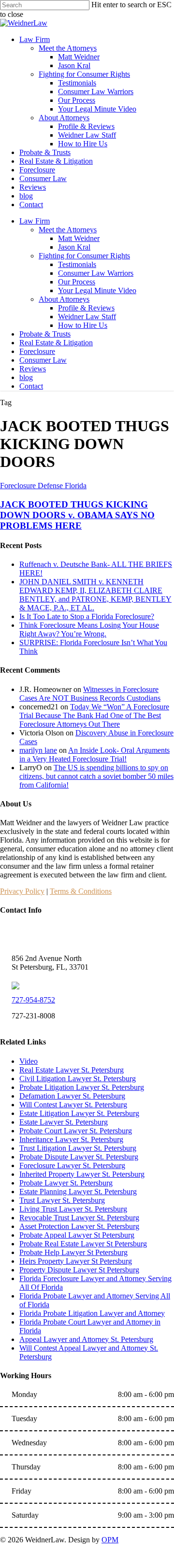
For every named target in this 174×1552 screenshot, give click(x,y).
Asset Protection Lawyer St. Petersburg (79, 1226)
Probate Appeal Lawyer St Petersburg (76, 1235)
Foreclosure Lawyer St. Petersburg (72, 1165)
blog (26, 377)
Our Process (76, 282)
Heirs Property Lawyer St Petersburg (75, 1261)
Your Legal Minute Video (97, 290)
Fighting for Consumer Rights (84, 256)
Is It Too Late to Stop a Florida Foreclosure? (86, 616)
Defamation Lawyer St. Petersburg (72, 1096)
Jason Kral (74, 247)
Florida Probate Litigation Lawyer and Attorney (92, 1313)
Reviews (32, 369)
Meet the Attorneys (68, 230)
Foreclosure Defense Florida (43, 485)
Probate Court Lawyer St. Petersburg (75, 1131)
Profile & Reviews (86, 308)
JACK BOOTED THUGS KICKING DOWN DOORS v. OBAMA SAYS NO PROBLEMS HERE (77, 515)
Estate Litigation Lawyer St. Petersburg (79, 1113)
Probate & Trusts (45, 334)
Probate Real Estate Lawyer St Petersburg (83, 1244)
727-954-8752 (33, 1000)
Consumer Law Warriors (95, 273)
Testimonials (77, 264)
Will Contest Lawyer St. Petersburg (73, 1105)
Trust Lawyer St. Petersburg (62, 1200)
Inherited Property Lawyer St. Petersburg (82, 1174)
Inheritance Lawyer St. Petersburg (71, 1139)
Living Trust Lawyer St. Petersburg (73, 1209)
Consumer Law (43, 360)
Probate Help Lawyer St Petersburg (73, 1252)
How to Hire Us (82, 325)
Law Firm (34, 221)
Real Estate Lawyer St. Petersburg (71, 1070)
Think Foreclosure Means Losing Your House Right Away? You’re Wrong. (89, 629)
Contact (31, 386)
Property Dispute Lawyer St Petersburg (79, 1270)
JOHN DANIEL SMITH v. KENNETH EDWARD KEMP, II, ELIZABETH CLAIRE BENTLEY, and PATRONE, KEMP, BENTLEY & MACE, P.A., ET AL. (95, 595)
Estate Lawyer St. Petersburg (63, 1122)
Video (28, 1061)
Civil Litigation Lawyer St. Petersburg (77, 1078)
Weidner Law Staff (87, 316)
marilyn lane (38, 750)
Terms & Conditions (81, 891)
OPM (110, 1540)
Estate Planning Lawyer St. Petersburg (78, 1191)
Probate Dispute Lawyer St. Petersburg (78, 1157)
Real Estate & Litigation (56, 343)
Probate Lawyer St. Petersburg (66, 1183)
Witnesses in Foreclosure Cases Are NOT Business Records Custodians (89, 693)
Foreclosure (37, 351)
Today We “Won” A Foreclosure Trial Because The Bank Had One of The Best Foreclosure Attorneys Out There (94, 715)
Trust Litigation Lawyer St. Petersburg (77, 1148)
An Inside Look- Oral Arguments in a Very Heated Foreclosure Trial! (94, 754)
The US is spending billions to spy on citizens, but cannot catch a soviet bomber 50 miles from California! (96, 776)
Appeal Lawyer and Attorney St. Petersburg (86, 1339)
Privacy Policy (22, 891)
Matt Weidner (79, 238)
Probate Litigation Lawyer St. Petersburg (81, 1087)
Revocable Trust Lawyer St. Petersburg (79, 1217)
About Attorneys (64, 299)
